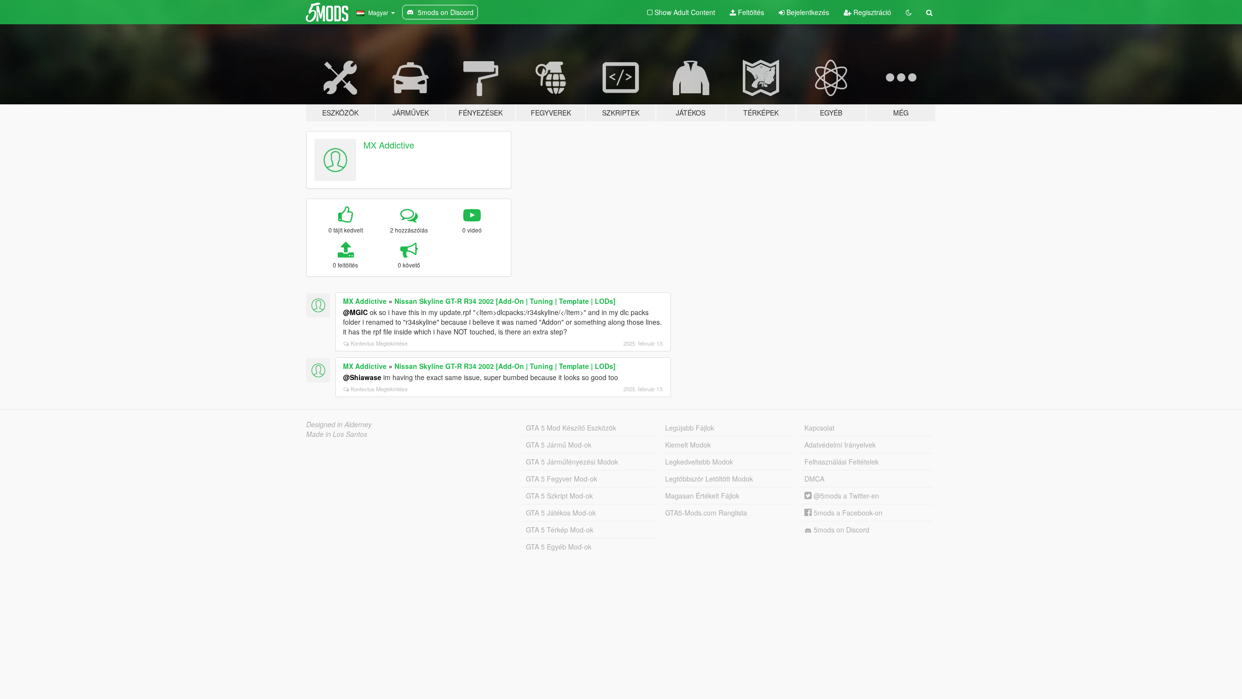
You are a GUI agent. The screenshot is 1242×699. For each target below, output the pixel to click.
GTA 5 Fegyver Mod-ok (561, 478)
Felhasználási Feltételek (841, 461)
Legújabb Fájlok (689, 428)
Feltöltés (750, 12)
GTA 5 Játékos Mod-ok (561, 512)
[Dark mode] (909, 12)
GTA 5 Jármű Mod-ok (558, 444)
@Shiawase (362, 377)
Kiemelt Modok (688, 444)
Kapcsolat (819, 428)
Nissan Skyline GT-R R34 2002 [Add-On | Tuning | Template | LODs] (505, 301)
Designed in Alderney (339, 424)
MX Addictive (388, 144)
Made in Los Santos (336, 434)
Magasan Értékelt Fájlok (702, 495)
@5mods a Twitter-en (845, 495)
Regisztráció (871, 12)
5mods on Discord (840, 529)
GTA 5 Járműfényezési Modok (572, 461)
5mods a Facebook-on (847, 512)
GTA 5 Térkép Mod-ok (559, 529)
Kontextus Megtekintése (379, 343)
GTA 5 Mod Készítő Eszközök (571, 428)
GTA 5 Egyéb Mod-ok (558, 546)
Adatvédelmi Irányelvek (840, 444)
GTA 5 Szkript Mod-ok (559, 495)
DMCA (814, 478)
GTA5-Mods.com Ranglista (706, 512)
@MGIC (355, 312)
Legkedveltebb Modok (699, 461)
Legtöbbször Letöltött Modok (709, 478)
